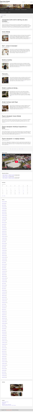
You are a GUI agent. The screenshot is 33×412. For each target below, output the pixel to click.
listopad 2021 (4, 302)
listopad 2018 (4, 365)
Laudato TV (3, 403)
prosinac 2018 (4, 361)
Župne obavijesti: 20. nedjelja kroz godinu (8, 177)
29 (19, 193)
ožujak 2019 (4, 356)
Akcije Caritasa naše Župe (10, 102)
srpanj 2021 (3, 307)
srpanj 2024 (3, 245)
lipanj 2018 (3, 372)
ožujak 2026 (4, 210)
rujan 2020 (3, 325)
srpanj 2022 (3, 286)
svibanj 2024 (4, 248)
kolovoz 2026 (4, 201)
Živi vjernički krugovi (3, 12)
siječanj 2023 (4, 276)
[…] (29, 38)
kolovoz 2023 (4, 264)
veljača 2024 (4, 253)
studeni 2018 (4, 363)
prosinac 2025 (4, 215)
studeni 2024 (4, 238)
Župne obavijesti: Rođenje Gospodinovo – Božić (15, 127)
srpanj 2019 (3, 349)
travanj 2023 (4, 271)
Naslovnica (2, 9)
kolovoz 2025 (4, 222)
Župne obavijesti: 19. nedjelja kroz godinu (8, 178)
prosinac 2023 (4, 257)
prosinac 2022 (4, 278)
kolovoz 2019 (4, 347)
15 (19, 190)
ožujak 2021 (4, 314)
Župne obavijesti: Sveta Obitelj (11, 116)
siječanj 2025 (4, 234)
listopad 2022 (4, 281)
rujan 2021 (3, 304)
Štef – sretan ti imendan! (9, 46)
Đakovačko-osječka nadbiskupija (6, 404)
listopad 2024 (4, 239)
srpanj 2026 (3, 203)
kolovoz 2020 (4, 326)
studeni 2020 (4, 321)
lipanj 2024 (3, 246)
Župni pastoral (11, 9)
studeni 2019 (4, 342)
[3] (14, 394)
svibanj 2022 (4, 290)
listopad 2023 (4, 260)
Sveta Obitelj (6, 32)
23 (23, 192)
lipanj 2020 (3, 330)
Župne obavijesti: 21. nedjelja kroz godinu (8, 175)
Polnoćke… (5, 74)
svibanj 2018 (4, 373)
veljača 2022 (4, 295)
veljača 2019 (4, 358)
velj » (4, 195)
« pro (2, 195)
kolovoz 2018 (4, 368)
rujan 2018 (3, 366)
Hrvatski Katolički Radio (5, 401)
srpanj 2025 (3, 224)
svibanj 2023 (4, 269)
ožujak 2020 (4, 335)
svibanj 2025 (4, 227)
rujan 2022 (3, 283)
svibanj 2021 (4, 311)
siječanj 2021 (4, 318)
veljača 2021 (4, 316)
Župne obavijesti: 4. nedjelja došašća (13, 139)
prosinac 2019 (4, 340)
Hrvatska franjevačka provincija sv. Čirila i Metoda (9, 405)
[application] (16, 162)
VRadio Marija (4, 402)
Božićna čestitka (7, 60)
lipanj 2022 (3, 288)
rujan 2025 (3, 220)
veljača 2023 (4, 274)
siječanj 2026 (4, 213)
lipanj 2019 (3, 351)
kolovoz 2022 (4, 285)
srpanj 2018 (3, 370)
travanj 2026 (4, 208)
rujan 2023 (3, 262)
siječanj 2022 (4, 297)
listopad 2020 (4, 323)
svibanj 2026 (4, 206)
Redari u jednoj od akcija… (10, 88)
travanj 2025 (4, 229)
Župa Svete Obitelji (5, 1)
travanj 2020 (4, 333)
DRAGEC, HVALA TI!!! (6, 176)
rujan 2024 (3, 241)
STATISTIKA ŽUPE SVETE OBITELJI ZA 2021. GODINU (15, 20)
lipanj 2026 (3, 205)
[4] (21, 394)
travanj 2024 (4, 250)
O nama (6, 9)
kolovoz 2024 (4, 243)
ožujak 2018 (4, 377)
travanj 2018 (4, 375)
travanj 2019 (4, 354)
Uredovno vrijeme (17, 9)
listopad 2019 (4, 344)
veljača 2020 (4, 337)
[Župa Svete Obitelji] (16, 6)
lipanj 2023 (3, 267)
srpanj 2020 (3, 328)
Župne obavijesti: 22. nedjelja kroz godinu (8, 174)
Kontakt (9, 12)
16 (23, 190)
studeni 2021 (4, 300)
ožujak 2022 (4, 293)
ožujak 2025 (4, 231)
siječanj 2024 (4, 255)
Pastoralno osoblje (24, 9)
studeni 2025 (4, 217)
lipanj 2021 (3, 309)
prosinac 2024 (4, 236)
